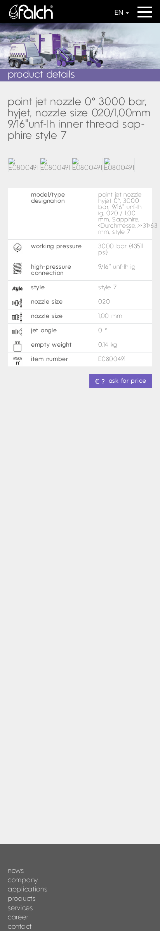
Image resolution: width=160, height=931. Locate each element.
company (23, 880)
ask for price (127, 381)
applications (27, 889)
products (22, 899)
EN (119, 13)
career (18, 917)
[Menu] (144, 9)
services (20, 908)
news (16, 871)
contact (20, 927)
